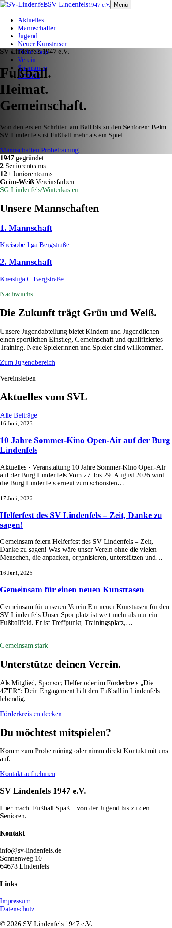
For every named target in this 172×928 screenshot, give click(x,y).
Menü (121, 4)
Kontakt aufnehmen (27, 773)
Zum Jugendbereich (27, 362)
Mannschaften (37, 28)
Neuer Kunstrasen (43, 44)
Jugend (27, 36)
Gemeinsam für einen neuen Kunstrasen (72, 589)
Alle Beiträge (18, 415)
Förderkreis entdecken (31, 713)
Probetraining (60, 150)
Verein (27, 59)
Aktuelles (31, 20)
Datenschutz (17, 909)
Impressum (15, 901)
